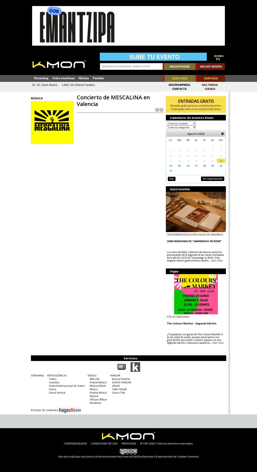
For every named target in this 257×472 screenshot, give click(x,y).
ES (218, 59)
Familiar (98, 78)
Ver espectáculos (213, 178)
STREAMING (37, 375)
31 (170, 170)
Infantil (116, 386)
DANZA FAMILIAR (121, 382)
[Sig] (222, 133)
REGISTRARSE (180, 66)
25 (179, 165)
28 (204, 165)
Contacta (179, 89)
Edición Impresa (179, 85)
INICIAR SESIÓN (211, 66)
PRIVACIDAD (129, 443)
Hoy (171, 178)
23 (220, 160)
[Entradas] (135, 371)
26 (188, 165)
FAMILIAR (115, 375)
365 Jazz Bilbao (98, 399)
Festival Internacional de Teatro (67, 386)
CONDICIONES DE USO (104, 443)
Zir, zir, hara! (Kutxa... (45, 85)
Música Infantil (98, 386)
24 (170, 165)
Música (84, 78)
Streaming (41, 78)
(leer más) (216, 260)
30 (220, 165)
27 (196, 165)
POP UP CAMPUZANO (178, 317)
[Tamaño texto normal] (157, 109)
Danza (52, 389)
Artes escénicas (63, 78)
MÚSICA (92, 375)
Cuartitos (54, 382)
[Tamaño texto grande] (161, 109)
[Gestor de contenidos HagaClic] (70, 410)
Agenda (210, 89)
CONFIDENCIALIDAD (75, 443)
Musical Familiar (121, 379)
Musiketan (95, 403)
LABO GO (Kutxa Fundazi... (79, 85)
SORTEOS (211, 78)
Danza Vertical (57, 392)
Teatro (53, 379)
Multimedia (210, 85)
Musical (94, 396)
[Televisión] (121, 371)
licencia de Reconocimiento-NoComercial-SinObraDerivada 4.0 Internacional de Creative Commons (142, 456)
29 (212, 165)
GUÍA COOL (180, 78)
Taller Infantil (119, 389)
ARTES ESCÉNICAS (56, 375)
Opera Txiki (118, 392)
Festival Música (98, 382)
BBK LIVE (94, 379)
